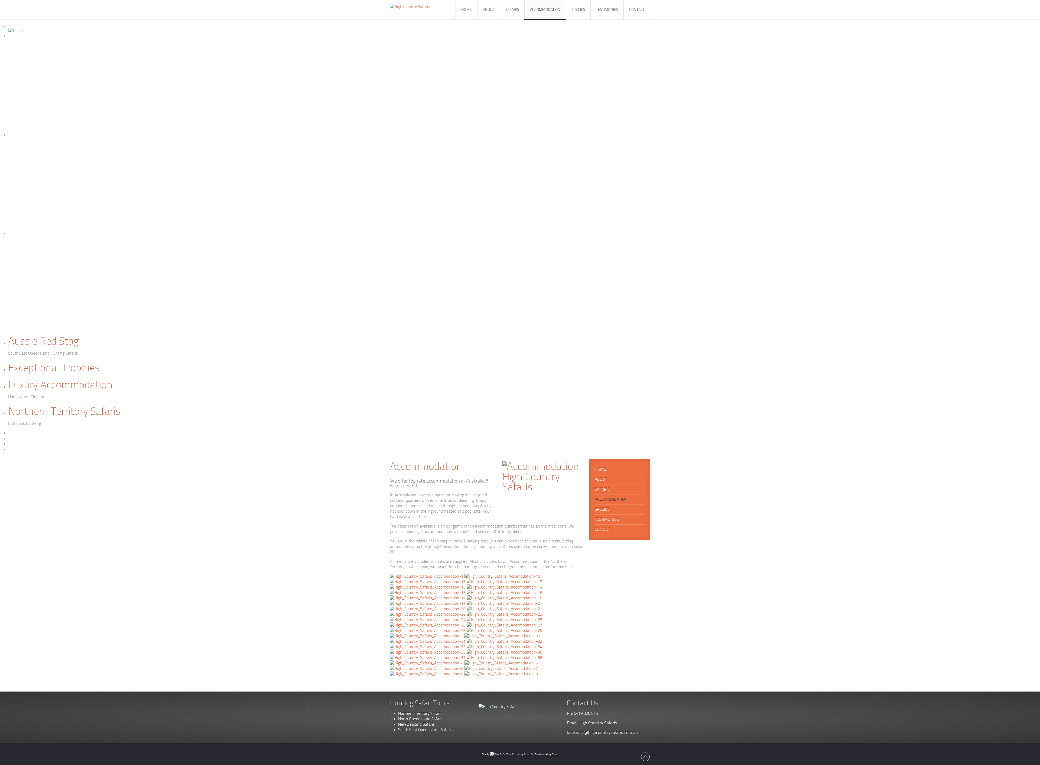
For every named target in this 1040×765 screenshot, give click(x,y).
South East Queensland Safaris (425, 729)
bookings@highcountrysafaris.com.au (602, 732)
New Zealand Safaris (416, 724)
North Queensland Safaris (420, 718)
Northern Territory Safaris (420, 713)
